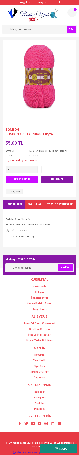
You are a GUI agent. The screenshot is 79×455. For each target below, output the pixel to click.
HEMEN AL (57, 179)
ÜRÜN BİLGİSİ (14, 204)
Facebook (39, 391)
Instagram (40, 397)
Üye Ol (56, 2)
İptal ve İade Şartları (39, 334)
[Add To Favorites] (57, 169)
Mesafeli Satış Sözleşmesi (39, 323)
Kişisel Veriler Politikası (39, 340)
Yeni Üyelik (39, 360)
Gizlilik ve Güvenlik (39, 329)
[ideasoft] (20, 452)
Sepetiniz (39, 377)
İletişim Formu (39, 297)
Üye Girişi (39, 366)
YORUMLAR (35, 204)
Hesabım (39, 354)
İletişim (39, 292)
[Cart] (72, 12)
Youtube (39, 403)
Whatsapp (61, 448)
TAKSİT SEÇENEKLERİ (60, 204)
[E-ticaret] (39, 452)
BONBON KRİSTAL (38, 151)
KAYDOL (65, 267)
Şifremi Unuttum (39, 371)
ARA (71, 29)
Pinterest (39, 408)
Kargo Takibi (40, 309)
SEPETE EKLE (21, 179)
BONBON (12, 130)
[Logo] (33, 15)
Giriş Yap (42, 2)
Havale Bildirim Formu (39, 303)
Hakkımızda (39, 286)
